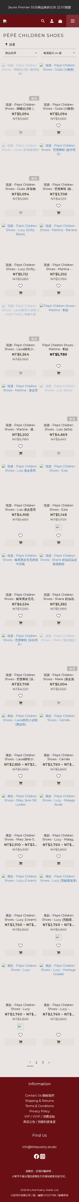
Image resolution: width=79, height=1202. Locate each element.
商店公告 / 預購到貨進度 (39, 1122)
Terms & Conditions (39, 1106)
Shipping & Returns (39, 1101)
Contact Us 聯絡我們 (39, 1095)
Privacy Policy (39, 1111)
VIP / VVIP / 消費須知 (39, 1116)
